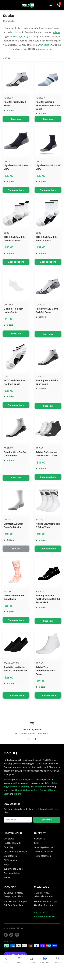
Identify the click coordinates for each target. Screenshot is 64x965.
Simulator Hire (10, 856)
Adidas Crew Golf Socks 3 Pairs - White (48, 525)
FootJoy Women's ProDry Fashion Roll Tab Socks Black (48, 599)
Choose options (16, 190)
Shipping (44, 45)
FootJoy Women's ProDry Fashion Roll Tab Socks (48, 105)
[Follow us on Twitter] (11, 934)
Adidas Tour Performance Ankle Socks (45, 670)
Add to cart (16, 333)
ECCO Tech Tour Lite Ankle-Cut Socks (14, 239)
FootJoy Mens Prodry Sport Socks (47, 382)
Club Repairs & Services (15, 851)
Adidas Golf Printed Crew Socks (14, 597)
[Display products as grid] (54, 58)
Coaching (8, 847)
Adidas (56, 32)
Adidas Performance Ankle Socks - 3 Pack (46, 454)
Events (7, 877)
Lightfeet (9, 161)
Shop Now (16, 119)
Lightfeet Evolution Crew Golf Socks (13, 525)
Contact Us (39, 839)
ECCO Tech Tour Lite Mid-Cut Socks (46, 239)
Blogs (6, 864)
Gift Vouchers (10, 860)
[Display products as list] (59, 58)
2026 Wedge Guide (13, 869)
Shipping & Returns (43, 847)
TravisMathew (11, 663)
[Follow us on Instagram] (17, 934)
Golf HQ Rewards (12, 843)
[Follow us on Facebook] (6, 934)
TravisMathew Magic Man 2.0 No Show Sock (15, 669)
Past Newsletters (12, 873)
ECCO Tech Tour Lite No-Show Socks (14, 382)
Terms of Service (42, 856)
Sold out (16, 548)
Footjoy (16, 36)
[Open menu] (5, 5)
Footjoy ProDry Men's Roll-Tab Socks (47, 310)
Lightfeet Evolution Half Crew (48, 167)
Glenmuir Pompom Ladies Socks (13, 310)
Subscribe (47, 820)
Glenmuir (9, 305)
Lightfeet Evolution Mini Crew (16, 167)
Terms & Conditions (44, 851)
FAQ (36, 843)
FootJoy (8, 98)
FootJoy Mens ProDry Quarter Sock (15, 454)
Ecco (6, 233)
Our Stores (9, 839)
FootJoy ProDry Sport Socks (15, 104)
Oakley (25, 36)
